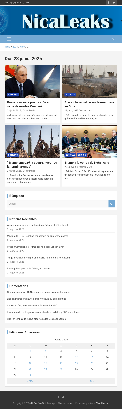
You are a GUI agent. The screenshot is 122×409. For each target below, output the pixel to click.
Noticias (13, 95)
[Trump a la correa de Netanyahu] (89, 141)
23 (30, 369)
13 (92, 357)
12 (76, 357)
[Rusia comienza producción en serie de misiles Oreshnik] (32, 81)
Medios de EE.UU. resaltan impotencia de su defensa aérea (37, 236)
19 (76, 363)
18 (61, 363)
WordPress (102, 403)
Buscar (111, 203)
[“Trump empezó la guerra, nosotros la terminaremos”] (32, 141)
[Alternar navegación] (9, 39)
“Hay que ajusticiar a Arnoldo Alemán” (37, 305)
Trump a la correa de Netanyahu (86, 162)
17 (45, 363)
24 (45, 369)
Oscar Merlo (29, 110)
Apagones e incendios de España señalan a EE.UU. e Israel (37, 225)
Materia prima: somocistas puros (53, 292)
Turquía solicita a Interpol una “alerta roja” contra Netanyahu (38, 257)
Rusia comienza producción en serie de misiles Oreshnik (28, 104)
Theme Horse (65, 403)
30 (30, 375)
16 (30, 363)
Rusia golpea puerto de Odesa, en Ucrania (29, 268)
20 (92, 363)
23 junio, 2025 (14, 110)
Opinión (82, 155)
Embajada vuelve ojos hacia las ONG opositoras (41, 318)
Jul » (91, 381)
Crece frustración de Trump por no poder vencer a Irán (35, 246)
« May (30, 381)
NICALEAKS (37, 403)
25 (61, 369)
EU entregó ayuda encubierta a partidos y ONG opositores (49, 312)
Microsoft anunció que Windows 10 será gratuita (40, 298)
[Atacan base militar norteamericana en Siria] (89, 81)
